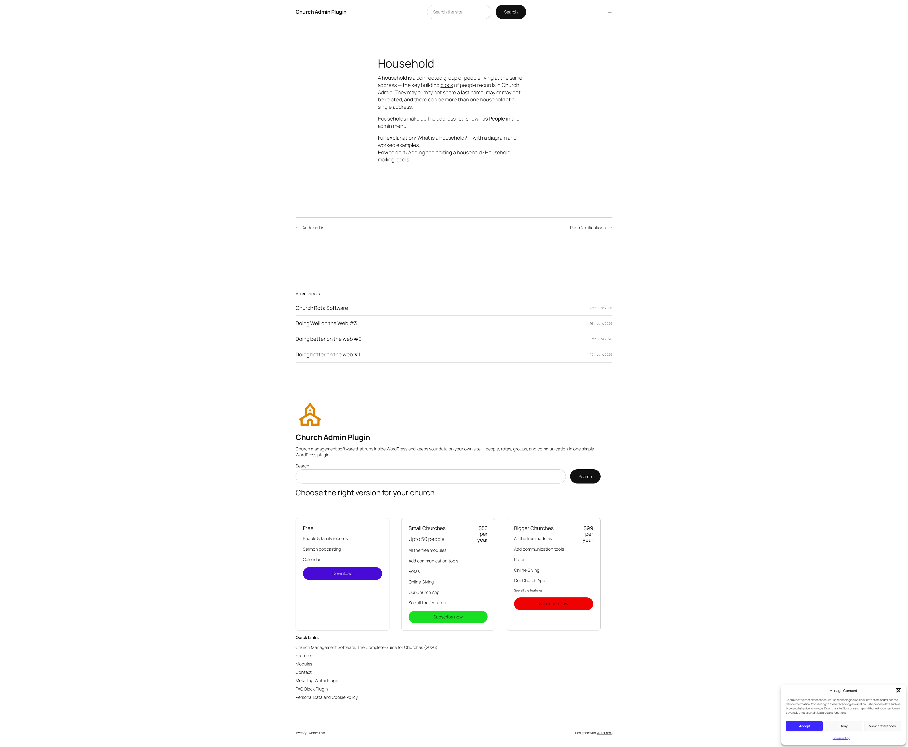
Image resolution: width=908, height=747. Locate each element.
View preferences (882, 726)
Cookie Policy (841, 738)
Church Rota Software (322, 308)
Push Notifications (588, 227)
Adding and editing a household (445, 152)
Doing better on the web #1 (328, 355)
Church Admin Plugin (321, 11)
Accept (804, 726)
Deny (843, 726)
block (447, 85)
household (394, 77)
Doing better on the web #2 (328, 339)
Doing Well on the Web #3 (326, 323)
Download (342, 573)
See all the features (427, 602)
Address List (314, 227)
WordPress (604, 732)
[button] (898, 690)
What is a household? (442, 137)
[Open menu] (609, 12)
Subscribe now (448, 617)
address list (450, 118)
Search (511, 12)
